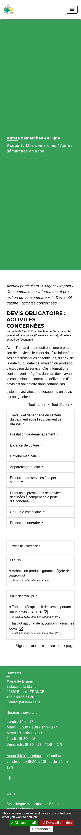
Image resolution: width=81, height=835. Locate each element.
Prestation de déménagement (33, 434)
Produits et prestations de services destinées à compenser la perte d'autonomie (36, 497)
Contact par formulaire (23, 702)
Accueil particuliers (23, 286)
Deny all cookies (58, 823)
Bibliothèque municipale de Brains (32, 804)
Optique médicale (24, 456)
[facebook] (11, 777)
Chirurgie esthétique (26, 512)
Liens (11, 793)
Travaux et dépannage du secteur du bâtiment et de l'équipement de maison (36, 419)
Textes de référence (24, 546)
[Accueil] (19, 10)
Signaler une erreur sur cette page (45, 646)
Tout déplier (63, 404)
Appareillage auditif (25, 467)
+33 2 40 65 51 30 (20, 697)
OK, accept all (25, 823)
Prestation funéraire (25, 523)
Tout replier (39, 404)
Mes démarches (41, 145)
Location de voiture (25, 445)
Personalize (41, 829)
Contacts (13, 673)
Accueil (14, 145)
